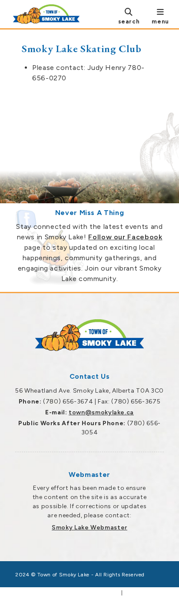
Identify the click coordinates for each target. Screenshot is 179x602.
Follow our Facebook (125, 237)
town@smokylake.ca (101, 412)
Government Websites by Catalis (72, 593)
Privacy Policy (144, 593)
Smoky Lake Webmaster (89, 527)
